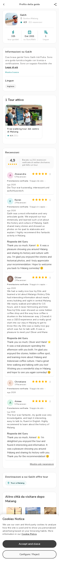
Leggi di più (11, 67)
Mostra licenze (12, 72)
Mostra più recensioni (42, 464)
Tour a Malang (17, 483)
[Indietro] (4, 4)
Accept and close (29, 544)
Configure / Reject (30, 554)
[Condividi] (55, 4)
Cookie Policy (29, 534)
